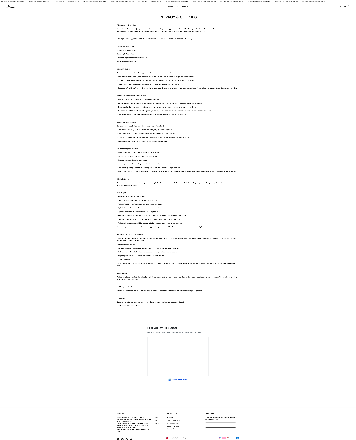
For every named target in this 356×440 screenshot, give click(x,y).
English (185, 438)
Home (156, 417)
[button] (337, 6)
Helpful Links (172, 414)
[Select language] (345, 6)
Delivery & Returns (173, 426)
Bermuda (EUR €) (174, 438)
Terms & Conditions (173, 420)
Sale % (157, 423)
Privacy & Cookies (172, 423)
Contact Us (170, 429)
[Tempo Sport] (10, 6)
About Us (170, 417)
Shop (156, 414)
